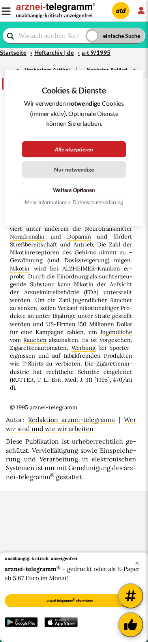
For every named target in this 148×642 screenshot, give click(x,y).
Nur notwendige (74, 169)
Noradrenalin (27, 236)
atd (121, 10)
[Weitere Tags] (130, 595)
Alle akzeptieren (74, 149)
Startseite (13, 52)
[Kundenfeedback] (130, 624)
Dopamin (79, 236)
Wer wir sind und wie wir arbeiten (71, 424)
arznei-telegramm (53, 407)
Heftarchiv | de (54, 52)
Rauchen (35, 339)
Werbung (83, 347)
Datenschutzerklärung (98, 202)
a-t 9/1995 (96, 52)
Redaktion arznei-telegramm (71, 420)
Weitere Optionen (74, 190)
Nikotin (20, 268)
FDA (91, 292)
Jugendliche (116, 332)
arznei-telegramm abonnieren (70, 600)
